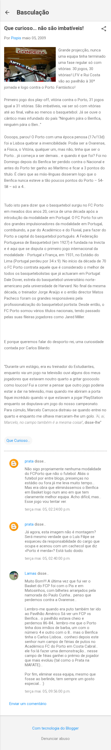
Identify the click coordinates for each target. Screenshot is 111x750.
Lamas (30, 573)
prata (29, 461)
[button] (104, 29)
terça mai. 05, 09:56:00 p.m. (47, 691)
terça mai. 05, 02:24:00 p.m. (47, 509)
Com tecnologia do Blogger (55, 728)
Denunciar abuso (55, 738)
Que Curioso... (18, 440)
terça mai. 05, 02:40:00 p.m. (47, 558)
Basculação (33, 12)
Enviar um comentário (27, 703)
